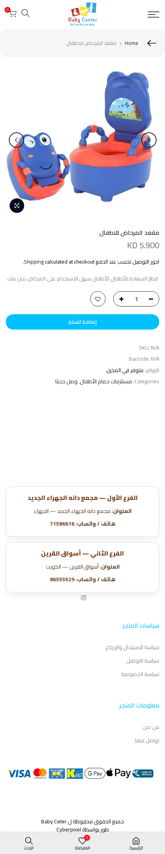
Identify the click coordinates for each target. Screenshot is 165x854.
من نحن (150, 727)
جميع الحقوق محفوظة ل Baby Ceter (82, 821)
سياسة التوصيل (142, 661)
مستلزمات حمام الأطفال (106, 381)
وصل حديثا (66, 381)
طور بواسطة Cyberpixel (82, 829)
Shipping (34, 262)
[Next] (16, 140)
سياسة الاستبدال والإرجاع (132, 647)
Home (131, 43)
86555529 (62, 579)
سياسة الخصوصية (140, 674)
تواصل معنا (147, 740)
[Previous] (149, 140)
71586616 (62, 524)
